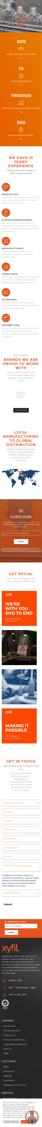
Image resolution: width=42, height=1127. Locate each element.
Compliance (10, 274)
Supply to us (9, 1035)
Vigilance (8, 1076)
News (6, 1067)
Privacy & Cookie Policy (14, 1040)
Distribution (10, 325)
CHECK (11, 932)
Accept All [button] (26, 1122)
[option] (21, 395)
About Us (8, 1049)
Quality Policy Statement (15, 1044)
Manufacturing (10, 1098)
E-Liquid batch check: (15, 922)
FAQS (6, 1053)
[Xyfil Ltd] (21, 4)
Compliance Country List (15, 1085)
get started (21, 23)
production (10, 194)
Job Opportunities (12, 1031)
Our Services (9, 1026)
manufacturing (12, 248)
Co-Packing (9, 299)
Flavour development (17, 220)
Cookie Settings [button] (11, 1122)
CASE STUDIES (21, 410)
